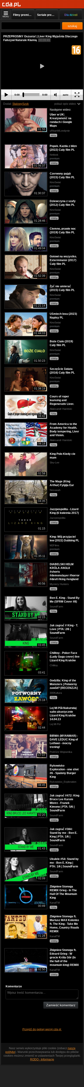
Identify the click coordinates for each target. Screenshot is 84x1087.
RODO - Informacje (42, 1059)
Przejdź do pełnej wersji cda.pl (42, 1029)
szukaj (72, 26)
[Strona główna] (11, 4)
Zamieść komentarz (60, 1005)
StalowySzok (20, 103)
